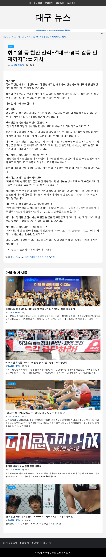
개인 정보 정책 (35, 3)
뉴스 (40, 30)
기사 (17, 257)
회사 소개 (71, 3)
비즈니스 (54, 30)
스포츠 (61, 30)
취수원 (47, 257)
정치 (66, 30)
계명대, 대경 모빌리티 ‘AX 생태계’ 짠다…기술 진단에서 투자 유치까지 (40, 309)
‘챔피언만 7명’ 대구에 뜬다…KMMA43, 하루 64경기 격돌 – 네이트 (39, 516)
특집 (70, 30)
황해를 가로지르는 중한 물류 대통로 (23, 466)
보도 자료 (46, 30)
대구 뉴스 (53, 17)
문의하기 (49, 3)
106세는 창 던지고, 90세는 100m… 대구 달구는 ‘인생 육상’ (35, 413)
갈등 (12, 257)
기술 (36, 30)
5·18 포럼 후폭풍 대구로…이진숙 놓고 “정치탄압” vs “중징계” (37, 362)
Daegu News (17, 64)
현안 (53, 257)
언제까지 (39, 257)
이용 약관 (60, 3)
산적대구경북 (29, 257)
